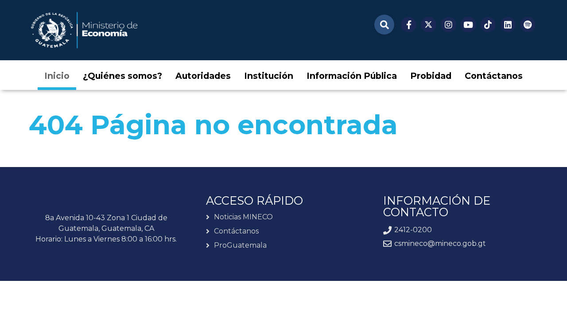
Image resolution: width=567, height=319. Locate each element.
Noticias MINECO (243, 217)
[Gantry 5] (84, 30)
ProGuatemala (240, 245)
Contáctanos (236, 231)
